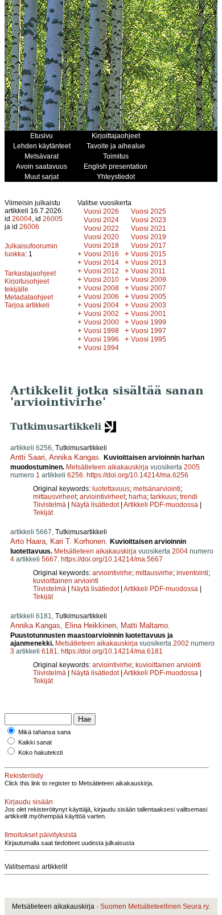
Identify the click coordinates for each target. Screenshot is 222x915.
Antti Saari (27, 457)
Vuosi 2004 (101, 305)
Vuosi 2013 (148, 263)
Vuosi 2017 (148, 245)
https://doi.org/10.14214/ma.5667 (112, 559)
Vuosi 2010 (101, 280)
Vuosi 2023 (148, 220)
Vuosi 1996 (101, 339)
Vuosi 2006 (101, 297)
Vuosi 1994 (101, 348)
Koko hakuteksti (40, 752)
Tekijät (43, 513)
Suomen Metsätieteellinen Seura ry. (155, 906)
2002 (181, 643)
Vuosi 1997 (148, 331)
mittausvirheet (54, 497)
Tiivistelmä (49, 505)
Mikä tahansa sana (44, 732)
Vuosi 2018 (101, 245)
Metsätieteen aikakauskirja (107, 467)
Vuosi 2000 (101, 322)
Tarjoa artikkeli (27, 305)
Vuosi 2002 (101, 314)
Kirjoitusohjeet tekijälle (27, 285)
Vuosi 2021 (148, 228)
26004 (22, 219)
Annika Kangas (74, 457)
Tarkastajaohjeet (30, 273)
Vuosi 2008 (101, 288)
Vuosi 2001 (148, 314)
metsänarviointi (156, 489)
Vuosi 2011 (148, 271)
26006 (29, 227)
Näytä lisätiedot (96, 505)
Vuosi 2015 (148, 254)
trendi (189, 497)
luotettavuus (111, 489)
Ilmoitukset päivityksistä (41, 835)
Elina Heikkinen (90, 625)
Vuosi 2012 (101, 271)
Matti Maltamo (144, 625)
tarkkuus (163, 497)
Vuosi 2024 (101, 220)
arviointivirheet (102, 497)
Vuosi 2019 (148, 237)
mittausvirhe (154, 573)
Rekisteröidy (24, 776)
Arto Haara (28, 541)
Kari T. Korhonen (77, 541)
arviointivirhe (112, 573)
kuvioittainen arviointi (65, 581)
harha (138, 497)
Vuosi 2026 (101, 211)
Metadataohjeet (29, 297)
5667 (49, 559)
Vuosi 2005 (148, 297)
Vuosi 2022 (101, 228)
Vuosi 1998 (101, 331)
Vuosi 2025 (148, 211)
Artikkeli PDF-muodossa (161, 505)
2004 (180, 551)
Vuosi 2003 (148, 305)
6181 (49, 651)
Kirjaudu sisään (29, 802)
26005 (53, 219)
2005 (192, 467)
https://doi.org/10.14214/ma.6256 (137, 475)
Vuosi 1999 (148, 322)
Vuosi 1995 (148, 339)
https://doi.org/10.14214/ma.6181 (112, 651)
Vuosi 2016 (101, 254)
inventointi (192, 573)
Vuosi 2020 (101, 237)
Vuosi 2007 (148, 288)
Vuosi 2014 (101, 263)
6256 (75, 475)
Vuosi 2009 (148, 280)
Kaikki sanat (35, 742)
